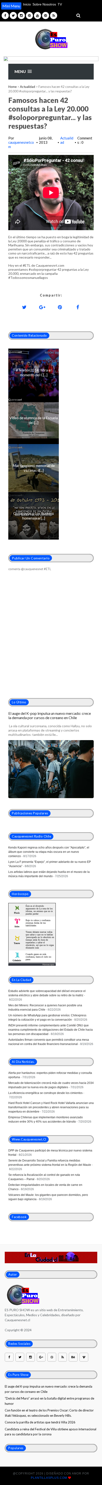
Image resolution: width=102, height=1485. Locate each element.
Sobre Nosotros (44, 4)
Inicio (27, 4)
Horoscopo (48, 964)
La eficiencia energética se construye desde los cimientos (45, 1093)
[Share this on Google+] (42, 307)
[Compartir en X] (24, 307)
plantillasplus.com (49, 1478)
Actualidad (27, 87)
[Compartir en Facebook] (78, 307)
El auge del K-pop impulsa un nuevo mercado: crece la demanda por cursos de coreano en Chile (49, 715)
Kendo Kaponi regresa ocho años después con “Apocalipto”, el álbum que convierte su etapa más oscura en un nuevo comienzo (48, 852)
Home (12, 87)
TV (60, 4)
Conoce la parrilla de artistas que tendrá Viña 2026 (40, 1422)
